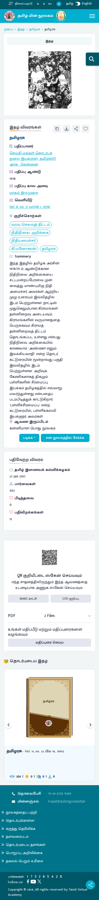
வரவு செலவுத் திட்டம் (30, 225)
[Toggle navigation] (92, 16)
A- (38, 4)
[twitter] (40, 881)
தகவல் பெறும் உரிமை (24, 861)
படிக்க (28, 438)
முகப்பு (8, 29)
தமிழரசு (34, 29)
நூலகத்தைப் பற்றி (21, 812)
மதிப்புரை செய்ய (50, 642)
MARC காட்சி (28, 598)
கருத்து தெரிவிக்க (20, 828)
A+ (50, 4)
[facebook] (29, 881)
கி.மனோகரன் (23, 249)
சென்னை (29, 164)
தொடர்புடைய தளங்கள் (25, 844)
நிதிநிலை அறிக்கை (30, 233)
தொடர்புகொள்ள (20, 820)
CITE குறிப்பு (70, 598)
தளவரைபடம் (17, 836)
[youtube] (34, 881)
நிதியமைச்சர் (23, 241)
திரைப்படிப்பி (23, 3)
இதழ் (21, 29)
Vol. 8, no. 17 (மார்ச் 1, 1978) (30, 207)
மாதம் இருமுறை (24, 193)
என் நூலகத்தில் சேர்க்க (65, 438)
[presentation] (8, 725)
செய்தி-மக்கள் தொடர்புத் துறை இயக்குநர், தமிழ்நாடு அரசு (33, 159)
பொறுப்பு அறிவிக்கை (24, 853)
